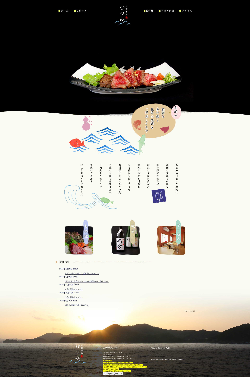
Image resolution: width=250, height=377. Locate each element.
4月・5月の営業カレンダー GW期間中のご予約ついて (87, 281)
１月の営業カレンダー (74, 289)
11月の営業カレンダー (74, 297)
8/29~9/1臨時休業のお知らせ (76, 305)
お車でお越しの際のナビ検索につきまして (82, 273)
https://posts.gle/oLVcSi (113, 374)
